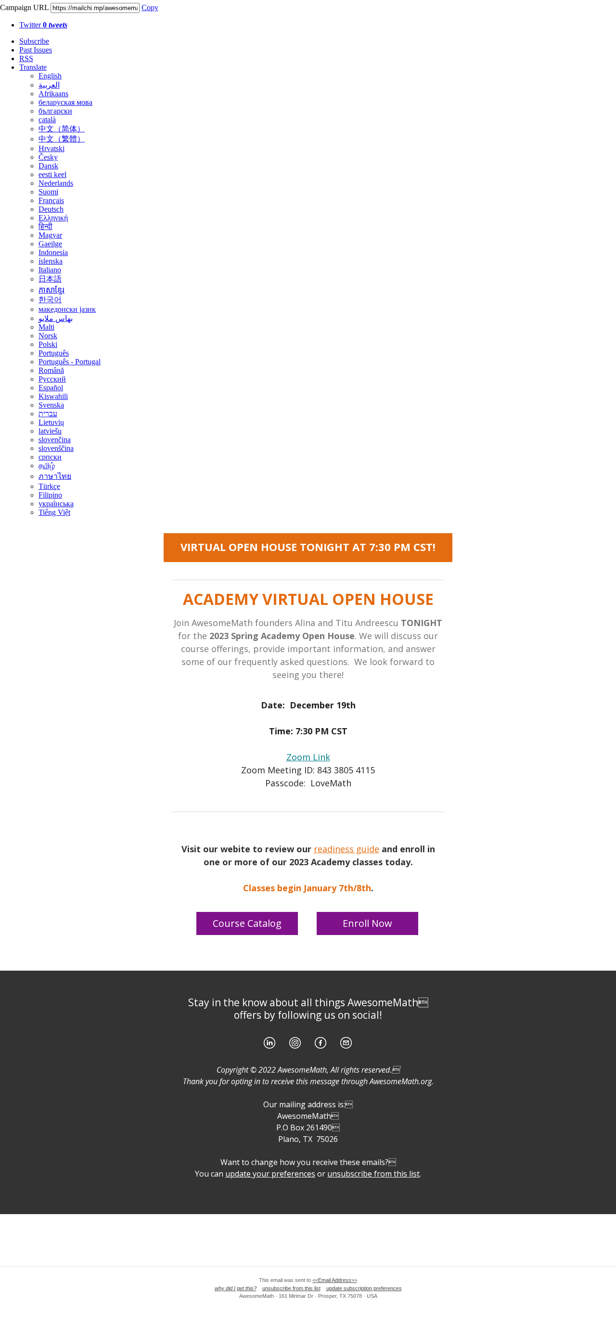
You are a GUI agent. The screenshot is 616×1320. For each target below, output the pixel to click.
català (47, 119)
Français (51, 200)
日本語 (50, 279)
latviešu (50, 431)
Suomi (48, 192)
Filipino (50, 495)
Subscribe (34, 41)
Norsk (47, 336)
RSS (26, 58)
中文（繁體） (61, 139)
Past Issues (35, 50)
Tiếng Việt (54, 512)
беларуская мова (65, 102)
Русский (52, 379)
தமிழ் (46, 465)
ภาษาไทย (54, 476)
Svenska (51, 405)
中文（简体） (61, 129)
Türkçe (49, 486)
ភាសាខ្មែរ (51, 290)
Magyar (50, 235)
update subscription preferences (364, 1288)
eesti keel (52, 174)
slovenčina (54, 440)
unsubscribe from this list (291, 1288)
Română (51, 370)
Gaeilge (50, 244)
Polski (47, 344)
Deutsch (51, 209)
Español (50, 388)
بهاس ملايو (55, 318)
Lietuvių (51, 422)
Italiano (49, 270)
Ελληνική (53, 218)
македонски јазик (67, 309)
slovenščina (56, 448)
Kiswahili (53, 396)
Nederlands (55, 183)
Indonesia (53, 252)
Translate (33, 67)
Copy (149, 7)
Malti (46, 327)
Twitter (43, 25)
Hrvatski (51, 148)
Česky (48, 157)
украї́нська (56, 504)
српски (50, 457)
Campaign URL (24, 7)
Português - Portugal (69, 362)
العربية (49, 85)
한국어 (50, 299)
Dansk (48, 166)
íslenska (50, 261)
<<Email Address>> (334, 1280)
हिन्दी (45, 226)
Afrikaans (53, 94)
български (55, 111)
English (50, 76)
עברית (47, 414)
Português (53, 353)
